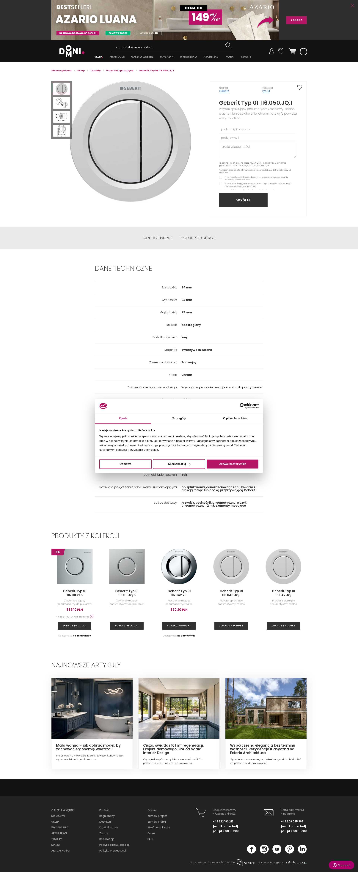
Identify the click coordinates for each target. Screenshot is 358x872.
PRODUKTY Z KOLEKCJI (197, 238)
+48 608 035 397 (292, 821)
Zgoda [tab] (123, 418)
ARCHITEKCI (211, 57)
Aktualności (60, 850)
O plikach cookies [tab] (235, 418)
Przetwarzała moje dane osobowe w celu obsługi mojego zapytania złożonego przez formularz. (256, 178)
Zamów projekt (157, 816)
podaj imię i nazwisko (235, 129)
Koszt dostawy (108, 827)
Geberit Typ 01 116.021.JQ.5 (335, 593)
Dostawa (105, 822)
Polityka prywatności (112, 850)
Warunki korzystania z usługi (247, 165)
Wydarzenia (59, 827)
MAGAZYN (166, 57)
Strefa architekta (158, 827)
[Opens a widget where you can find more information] (341, 865)
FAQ (150, 839)
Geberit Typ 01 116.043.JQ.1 (231, 593)
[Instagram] (264, 852)
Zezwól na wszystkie (232, 464)
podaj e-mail (230, 137)
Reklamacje (106, 839)
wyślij (243, 200)
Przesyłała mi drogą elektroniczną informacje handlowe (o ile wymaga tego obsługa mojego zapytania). (258, 184)
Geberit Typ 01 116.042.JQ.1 (283, 593)
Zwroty (103, 833)
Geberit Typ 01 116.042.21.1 (179, 593)
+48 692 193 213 (223, 821)
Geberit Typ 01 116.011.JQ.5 (127, 593)
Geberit (224, 91)
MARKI (230, 57)
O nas (151, 833)
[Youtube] (276, 852)
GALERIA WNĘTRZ (142, 57)
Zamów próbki (156, 822)
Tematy (56, 839)
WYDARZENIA (188, 57)
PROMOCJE (117, 57)
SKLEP (98, 57)
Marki (55, 845)
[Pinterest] (289, 852)
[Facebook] (251, 852)
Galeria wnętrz (62, 810)
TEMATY (246, 57)
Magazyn (58, 816)
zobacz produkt (74, 625)
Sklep (55, 822)
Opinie (151, 810)
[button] (61, 89)
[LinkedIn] (302, 852)
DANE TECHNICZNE (157, 238)
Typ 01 (266, 91)
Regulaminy (107, 816)
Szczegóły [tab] (179, 418)
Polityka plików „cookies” (114, 845)
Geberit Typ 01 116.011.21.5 (74, 593)
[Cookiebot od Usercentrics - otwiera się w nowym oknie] (242, 406)
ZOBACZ (296, 20)
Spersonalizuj (177, 464)
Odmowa (125, 464)
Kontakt (104, 810)
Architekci (59, 833)
